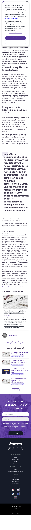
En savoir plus (6, 287)
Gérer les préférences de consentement (15, 34)
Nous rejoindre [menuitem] (15, 479)
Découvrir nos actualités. (18, 287)
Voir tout (15, 389)
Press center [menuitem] (15, 481)
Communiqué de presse (17, 356)
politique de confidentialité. (11, 18)
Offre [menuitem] (15, 457)
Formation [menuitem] (15, 464)
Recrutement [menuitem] (15, 459)
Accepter (15, 38)
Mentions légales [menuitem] (15, 510)
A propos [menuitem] (15, 477)
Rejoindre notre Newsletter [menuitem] (15, 486)
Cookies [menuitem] (15, 508)
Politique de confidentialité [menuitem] (15, 506)
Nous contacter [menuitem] (15, 483)
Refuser (15, 42)
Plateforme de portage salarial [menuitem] (15, 471)
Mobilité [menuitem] (15, 461)
